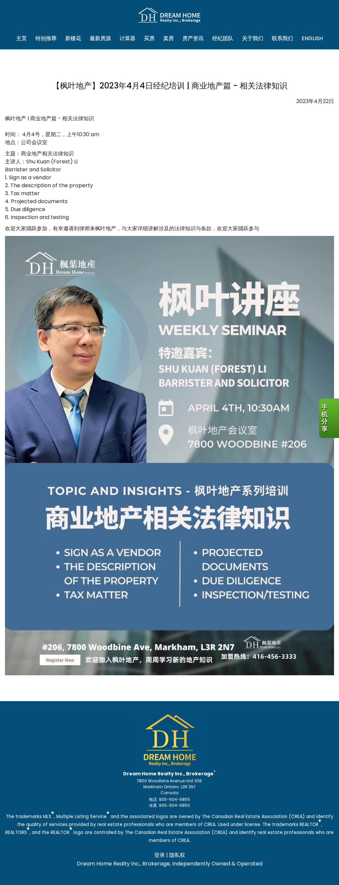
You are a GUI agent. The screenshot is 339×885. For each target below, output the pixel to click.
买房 (149, 38)
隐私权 (177, 855)
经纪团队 (222, 38)
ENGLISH (312, 38)
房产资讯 (193, 38)
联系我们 (282, 38)
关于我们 (252, 38)
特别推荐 (46, 38)
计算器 (127, 38)
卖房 (168, 38)
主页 (21, 38)
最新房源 (100, 38)
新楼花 (73, 38)
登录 (159, 855)
